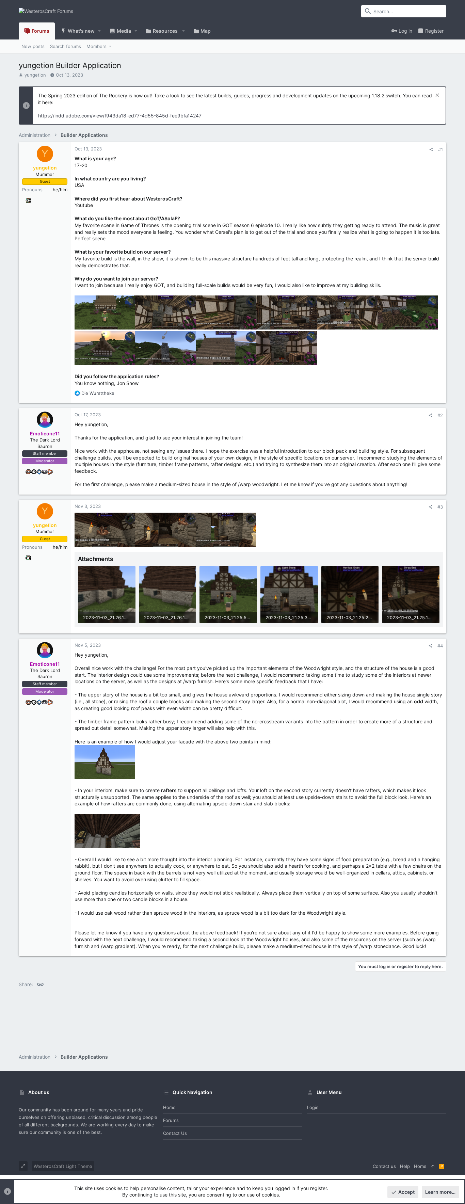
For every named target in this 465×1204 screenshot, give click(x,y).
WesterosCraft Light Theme (63, 1166)
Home (169, 1107)
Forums (171, 1120)
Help (405, 1166)
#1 (440, 149)
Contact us (175, 1133)
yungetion (35, 75)
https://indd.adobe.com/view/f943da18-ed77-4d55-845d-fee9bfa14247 (120, 115)
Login (313, 1107)
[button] (99, 31)
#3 (440, 507)
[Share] (431, 149)
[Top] (433, 1166)
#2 (440, 415)
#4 (440, 645)
